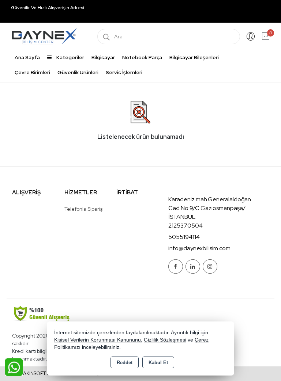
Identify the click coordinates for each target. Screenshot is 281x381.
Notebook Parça (142, 57)
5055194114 (184, 237)
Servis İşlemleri (124, 72)
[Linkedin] (193, 266)
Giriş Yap (250, 36)
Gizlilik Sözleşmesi (165, 340)
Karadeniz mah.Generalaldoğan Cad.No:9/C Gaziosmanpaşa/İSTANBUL (209, 208)
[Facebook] (175, 266)
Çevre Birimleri (32, 72)
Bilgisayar (103, 57)
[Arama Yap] (106, 36)
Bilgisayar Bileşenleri (194, 57)
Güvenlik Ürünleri (77, 72)
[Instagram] (210, 266)
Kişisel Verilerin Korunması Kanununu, (98, 340)
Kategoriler (69, 57)
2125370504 (185, 225)
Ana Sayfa (27, 57)
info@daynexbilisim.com (199, 248)
